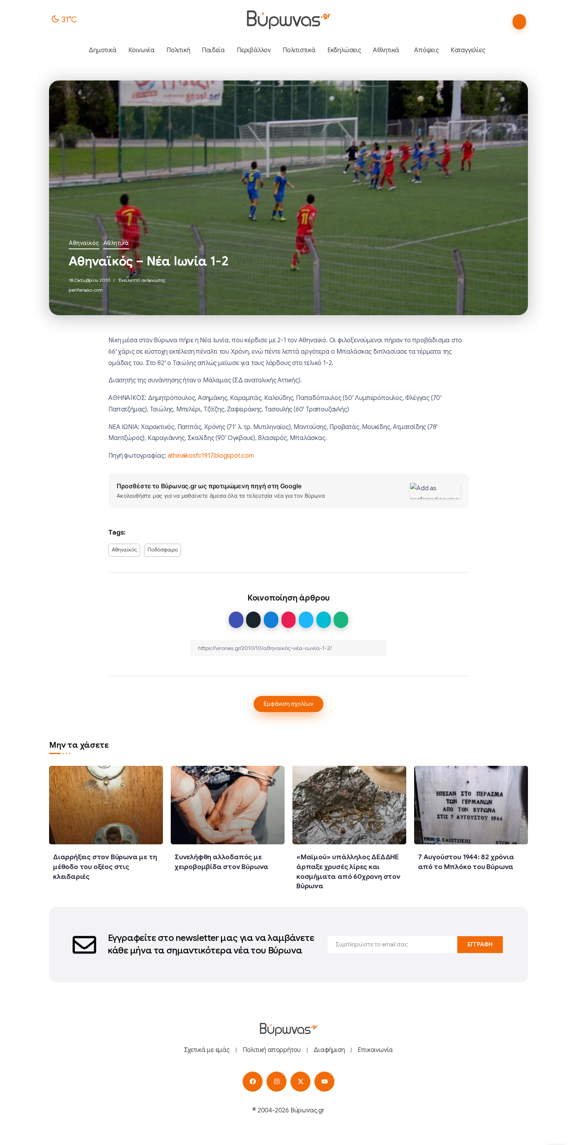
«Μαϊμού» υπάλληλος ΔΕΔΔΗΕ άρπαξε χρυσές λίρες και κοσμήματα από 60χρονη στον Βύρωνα (348, 871)
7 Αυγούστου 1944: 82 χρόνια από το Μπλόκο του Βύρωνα (466, 862)
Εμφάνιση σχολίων (288, 703)
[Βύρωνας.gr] (288, 20)
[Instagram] (277, 1082)
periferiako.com (86, 290)
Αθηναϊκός (84, 243)
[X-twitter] (300, 1082)
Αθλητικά (116, 243)
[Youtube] (324, 1082)
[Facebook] (253, 1082)
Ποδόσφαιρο (162, 550)
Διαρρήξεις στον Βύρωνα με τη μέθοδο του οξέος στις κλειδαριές (105, 866)
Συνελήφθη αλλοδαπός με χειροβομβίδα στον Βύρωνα (221, 862)
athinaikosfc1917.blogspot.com (211, 456)
